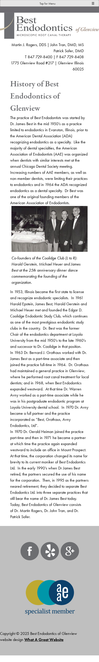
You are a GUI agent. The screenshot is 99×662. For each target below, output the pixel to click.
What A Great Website (43, 639)
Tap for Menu (48, 4)
